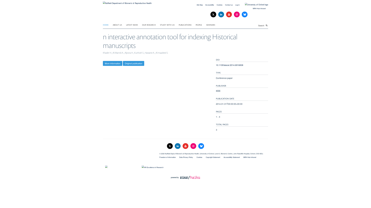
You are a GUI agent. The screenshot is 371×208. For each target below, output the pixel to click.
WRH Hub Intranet (259, 8)
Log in (237, 5)
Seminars (210, 24)
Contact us (229, 5)
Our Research (149, 24)
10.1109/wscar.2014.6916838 (229, 65)
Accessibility (209, 5)
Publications (185, 24)
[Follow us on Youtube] (229, 14)
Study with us (167, 24)
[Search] (266, 25)
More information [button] (112, 63)
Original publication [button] (133, 63)
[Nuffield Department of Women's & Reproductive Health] (127, 2)
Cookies (219, 5)
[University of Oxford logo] (254, 4)
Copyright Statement (213, 157)
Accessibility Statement (232, 157)
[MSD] (129, 152)
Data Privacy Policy (186, 157)
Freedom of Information (167, 157)
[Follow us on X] (213, 14)
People (199, 24)
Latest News (132, 24)
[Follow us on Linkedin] (221, 14)
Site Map (200, 5)
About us (117, 24)
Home (106, 24)
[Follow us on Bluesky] (245, 14)
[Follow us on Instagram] (237, 14)
